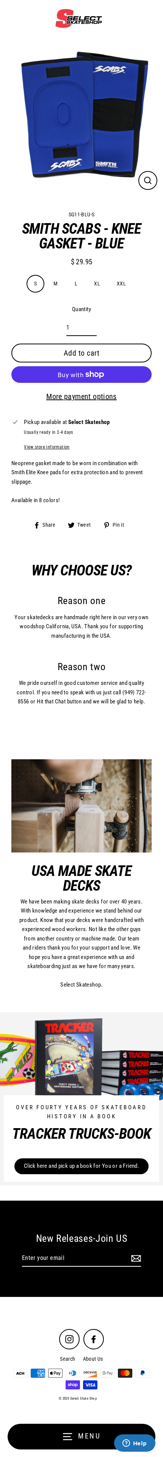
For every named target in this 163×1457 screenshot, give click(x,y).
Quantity (81, 309)
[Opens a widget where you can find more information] (134, 1443)
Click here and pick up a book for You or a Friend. (81, 1166)
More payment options (81, 396)
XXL (121, 284)
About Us (93, 1359)
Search (67, 1359)
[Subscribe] (135, 1258)
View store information (46, 447)
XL (97, 284)
